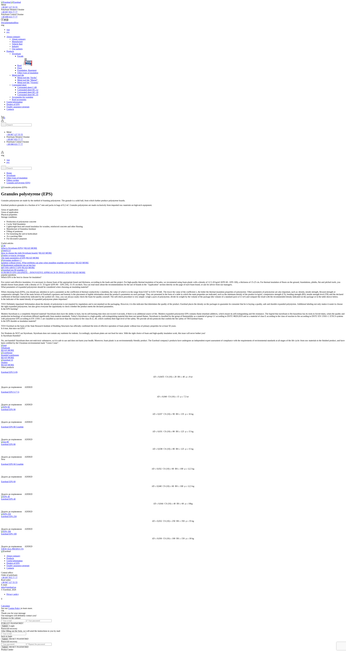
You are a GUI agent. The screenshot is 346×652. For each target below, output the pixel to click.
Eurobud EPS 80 (8, 444)
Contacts (10, 109)
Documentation (7, 22)
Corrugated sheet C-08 (27, 87)
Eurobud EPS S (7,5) (10, 392)
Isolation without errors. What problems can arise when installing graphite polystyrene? (38, 263)
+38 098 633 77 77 (9, 17)
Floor (19, 68)
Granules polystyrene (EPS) (18, 183)
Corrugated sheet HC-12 (27, 90)
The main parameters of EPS (13, 258)
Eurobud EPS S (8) (9, 372)
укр (8, 30)
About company (13, 37)
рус (8, 32)
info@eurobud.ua (8, 587)
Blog (16, 22)
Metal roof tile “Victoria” (28, 82)
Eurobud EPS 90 (8, 409)
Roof (19, 65)
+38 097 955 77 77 (9, 12)
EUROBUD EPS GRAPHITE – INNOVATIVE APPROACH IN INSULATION (36, 272)
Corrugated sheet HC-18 (27, 92)
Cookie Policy (14, 608)
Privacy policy (12, 594)
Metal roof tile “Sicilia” (27, 77)
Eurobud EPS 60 (8, 481)
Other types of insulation (27, 73)
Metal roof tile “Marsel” (27, 80)
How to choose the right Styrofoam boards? (19, 253)
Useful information (14, 102)
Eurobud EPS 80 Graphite (12, 427)
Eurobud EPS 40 (8, 499)
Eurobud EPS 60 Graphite (12, 464)
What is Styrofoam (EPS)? (12, 248)
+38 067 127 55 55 (9, 7)
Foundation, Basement (26, 70)
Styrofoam (10, 175)
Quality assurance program (17, 107)
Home (9, 173)
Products (10, 51)
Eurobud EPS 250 (9, 516)
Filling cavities (12, 180)
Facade (20, 56)
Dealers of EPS (13, 104)
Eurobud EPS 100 (9, 534)
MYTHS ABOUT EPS (11, 267)
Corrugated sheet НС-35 (27, 94)
